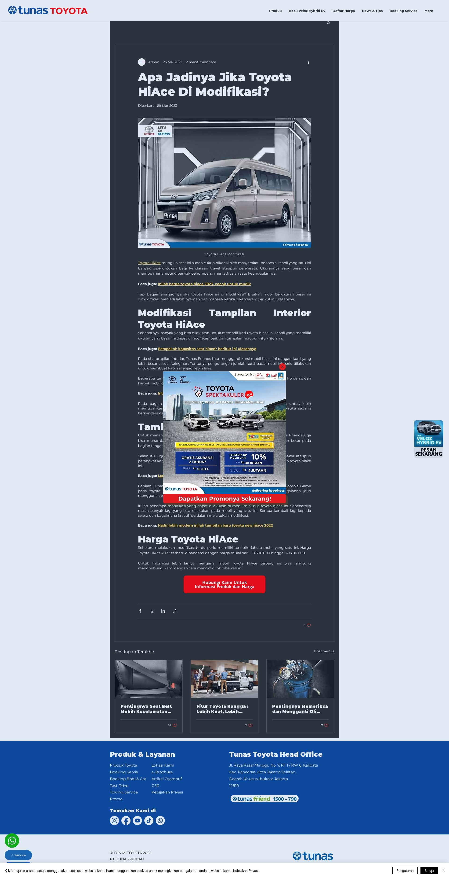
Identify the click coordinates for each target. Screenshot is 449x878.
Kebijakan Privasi (245, 870)
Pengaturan (405, 870)
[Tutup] (443, 870)
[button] (282, 366)
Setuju (429, 870)
